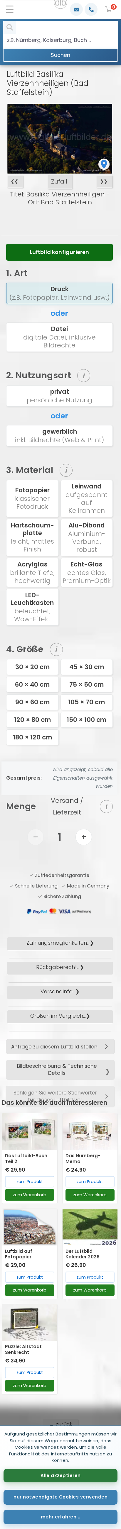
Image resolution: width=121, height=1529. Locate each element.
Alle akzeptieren (61, 1475)
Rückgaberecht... (58, 967)
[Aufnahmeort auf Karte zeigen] (104, 164)
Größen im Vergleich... (58, 1015)
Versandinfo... (58, 991)
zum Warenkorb (29, 1195)
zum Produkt (29, 1181)
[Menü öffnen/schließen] (12, 9)
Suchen (60, 55)
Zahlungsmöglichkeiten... (58, 942)
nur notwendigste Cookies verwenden (60, 1497)
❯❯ (103, 181)
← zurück (61, 1424)
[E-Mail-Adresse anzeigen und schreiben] (76, 9)
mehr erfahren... (60, 1517)
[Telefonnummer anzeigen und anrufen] (91, 9)
